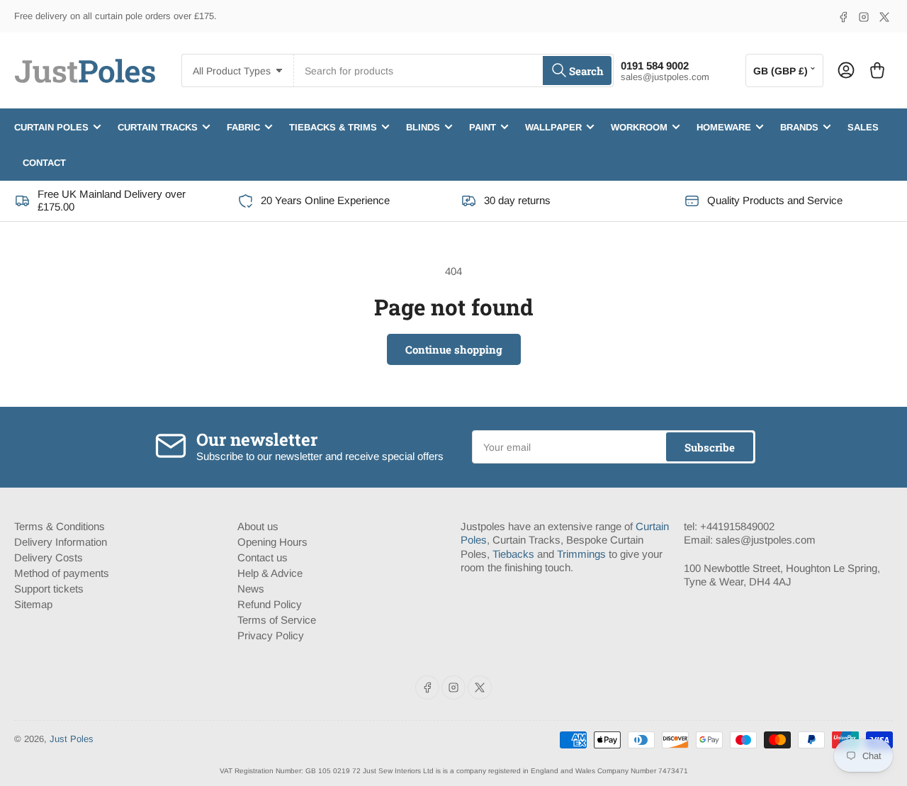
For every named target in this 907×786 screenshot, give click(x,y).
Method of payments (61, 573)
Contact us (262, 557)
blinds (423, 126)
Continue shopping (453, 349)
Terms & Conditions (59, 526)
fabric (243, 126)
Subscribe (710, 447)
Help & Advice (270, 573)
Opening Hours (272, 542)
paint (482, 126)
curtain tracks (158, 126)
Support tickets (49, 589)
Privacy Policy (270, 635)
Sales (863, 126)
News (250, 589)
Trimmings (581, 554)
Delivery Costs (48, 557)
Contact (44, 162)
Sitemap (33, 604)
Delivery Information (60, 542)
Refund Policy (269, 604)
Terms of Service (276, 620)
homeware (724, 126)
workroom (639, 126)
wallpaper (553, 126)
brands (799, 126)
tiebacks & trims (333, 126)
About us (257, 526)
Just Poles (72, 739)
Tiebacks (513, 554)
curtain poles (51, 126)
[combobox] (453, 70)
